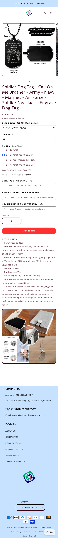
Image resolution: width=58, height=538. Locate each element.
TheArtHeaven (18, 527)
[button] (5, 13)
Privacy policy (16, 532)
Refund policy (46, 527)
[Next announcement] (53, 3)
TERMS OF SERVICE (15, 461)
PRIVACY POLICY (13, 443)
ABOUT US (10, 431)
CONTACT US (11, 437)
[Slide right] (35, 82)
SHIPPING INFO (12, 455)
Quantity (5, 215)
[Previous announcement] (5, 3)
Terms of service (30, 532)
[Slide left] (23, 82)
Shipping (5, 118)
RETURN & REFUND (14, 449)
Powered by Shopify (31, 527)
